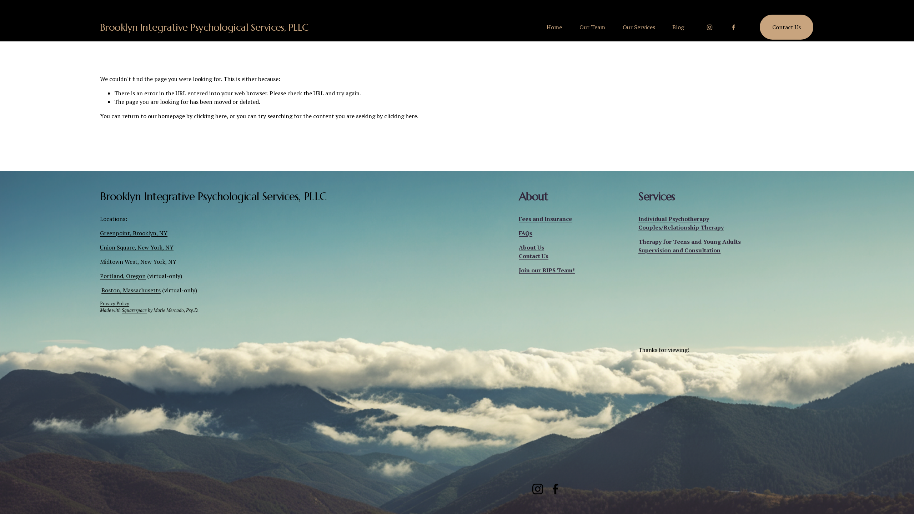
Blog (678, 27)
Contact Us (786, 27)
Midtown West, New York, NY (138, 262)
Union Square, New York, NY (137, 247)
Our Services (639, 27)
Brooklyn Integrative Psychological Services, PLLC (204, 27)
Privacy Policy (114, 304)
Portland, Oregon (123, 276)
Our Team (592, 27)
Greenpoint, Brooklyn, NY (133, 233)
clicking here (210, 116)
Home (554, 27)
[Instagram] (709, 27)
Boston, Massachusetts (131, 290)
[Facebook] (733, 27)
